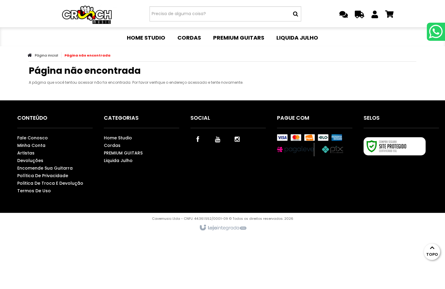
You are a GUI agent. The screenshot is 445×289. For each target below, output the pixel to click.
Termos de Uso (34, 191)
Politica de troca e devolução (50, 183)
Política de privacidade (42, 176)
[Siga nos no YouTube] (217, 138)
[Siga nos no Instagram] (237, 138)
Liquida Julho (118, 160)
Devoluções (30, 160)
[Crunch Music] (90, 13)
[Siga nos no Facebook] (198, 138)
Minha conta (31, 145)
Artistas (26, 153)
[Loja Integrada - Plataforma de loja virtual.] (223, 228)
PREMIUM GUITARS (123, 153)
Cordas (112, 145)
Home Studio (118, 138)
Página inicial (46, 55)
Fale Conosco (32, 138)
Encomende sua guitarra (45, 168)
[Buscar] (295, 13)
